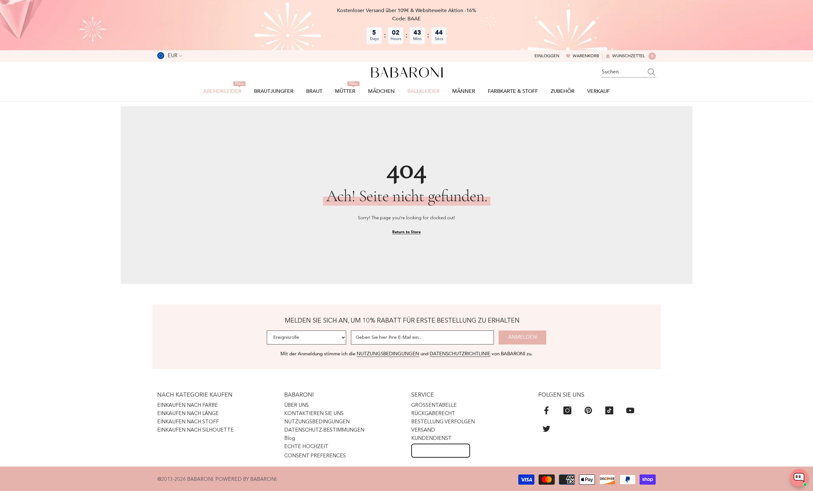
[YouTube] (630, 410)
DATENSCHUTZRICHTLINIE (460, 354)
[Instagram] (567, 410)
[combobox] (623, 72)
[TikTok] (609, 410)
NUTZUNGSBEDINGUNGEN (388, 354)
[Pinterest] (588, 410)
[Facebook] (546, 410)
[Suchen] (629, 72)
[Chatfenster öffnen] (799, 478)
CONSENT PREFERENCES (315, 456)
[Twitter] (546, 428)
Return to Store (406, 232)
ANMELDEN (522, 337)
